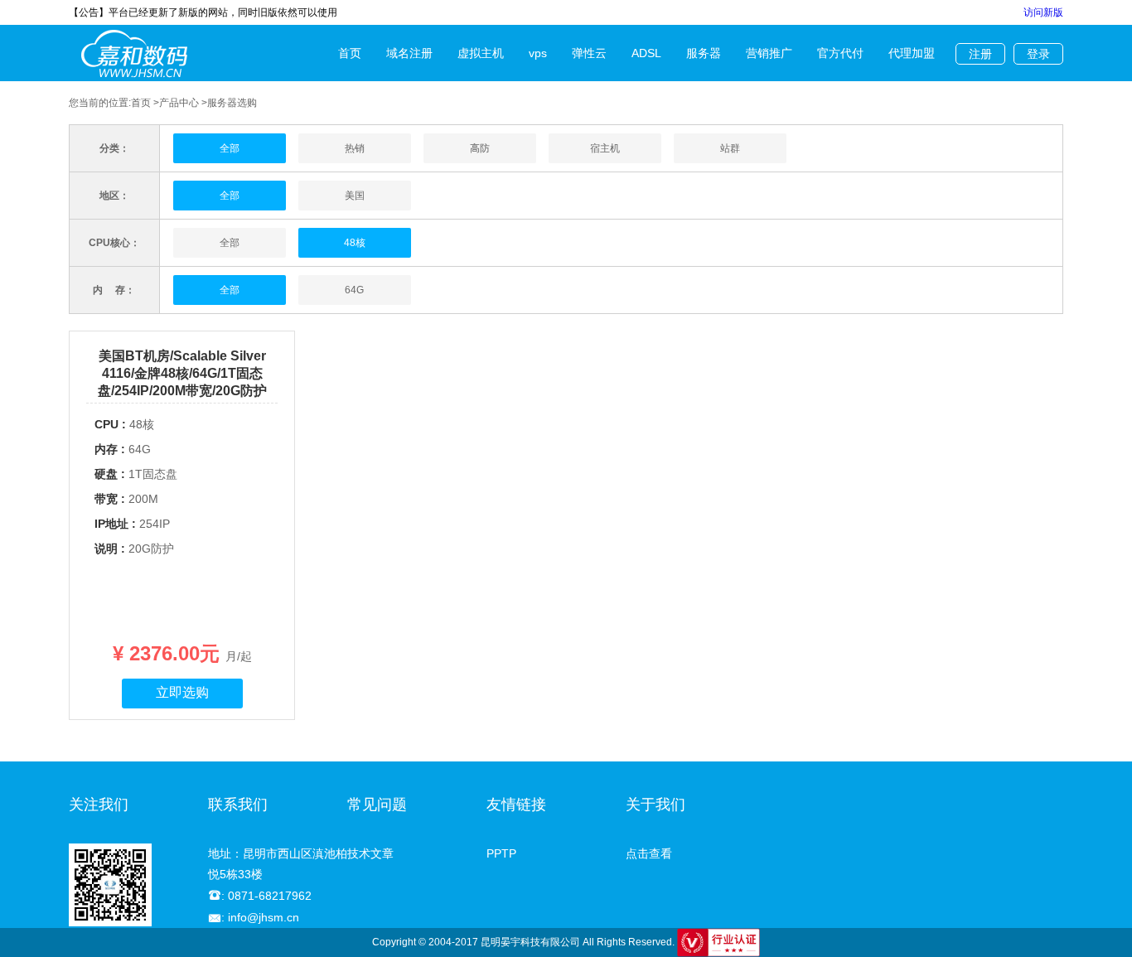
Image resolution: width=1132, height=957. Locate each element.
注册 (980, 53)
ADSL (646, 53)
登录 (1038, 53)
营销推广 (769, 53)
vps (538, 53)
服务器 (703, 53)
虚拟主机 (480, 53)
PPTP (501, 853)
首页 (349, 53)
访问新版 (1043, 12)
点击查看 (649, 853)
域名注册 (409, 53)
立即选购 (182, 692)
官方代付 (840, 53)
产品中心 (179, 103)
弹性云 (589, 53)
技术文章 (370, 853)
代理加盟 (911, 53)
